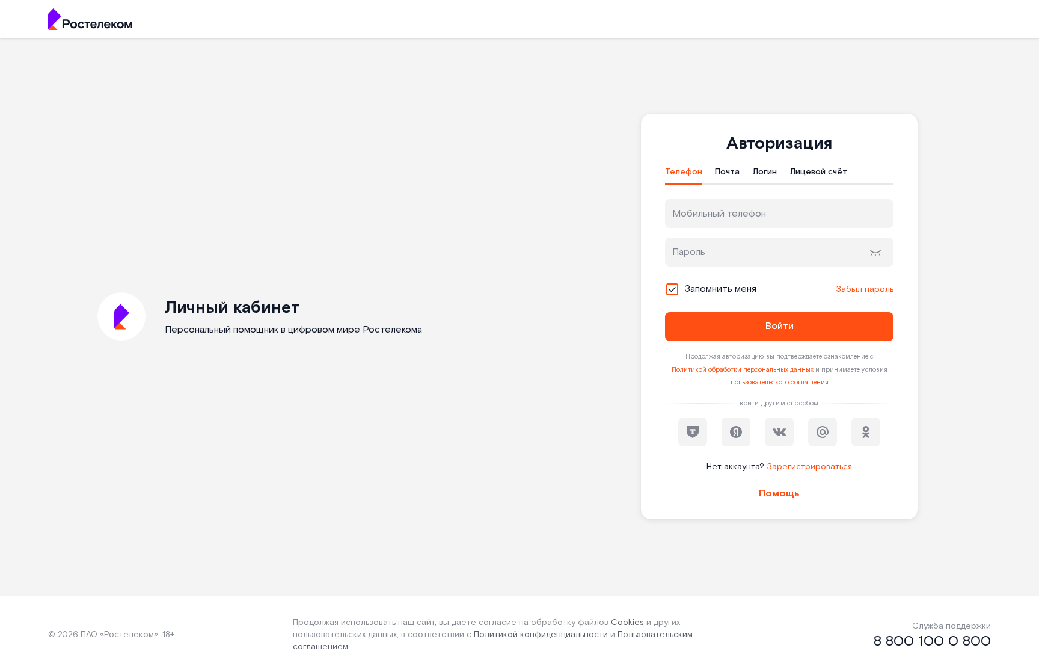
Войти (779, 326)
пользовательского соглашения (780, 382)
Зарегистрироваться (809, 466)
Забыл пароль (864, 289)
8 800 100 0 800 (932, 641)
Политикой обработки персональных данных (743, 370)
